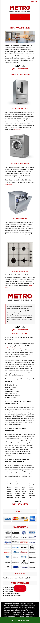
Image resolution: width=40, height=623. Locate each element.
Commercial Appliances (12, 593)
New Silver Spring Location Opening (13, 578)
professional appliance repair (14, 348)
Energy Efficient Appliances (13, 595)
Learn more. (17, 129)
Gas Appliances (9, 589)
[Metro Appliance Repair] (20, 9)
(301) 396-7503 (20, 68)
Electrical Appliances (11, 587)
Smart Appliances (10, 591)
